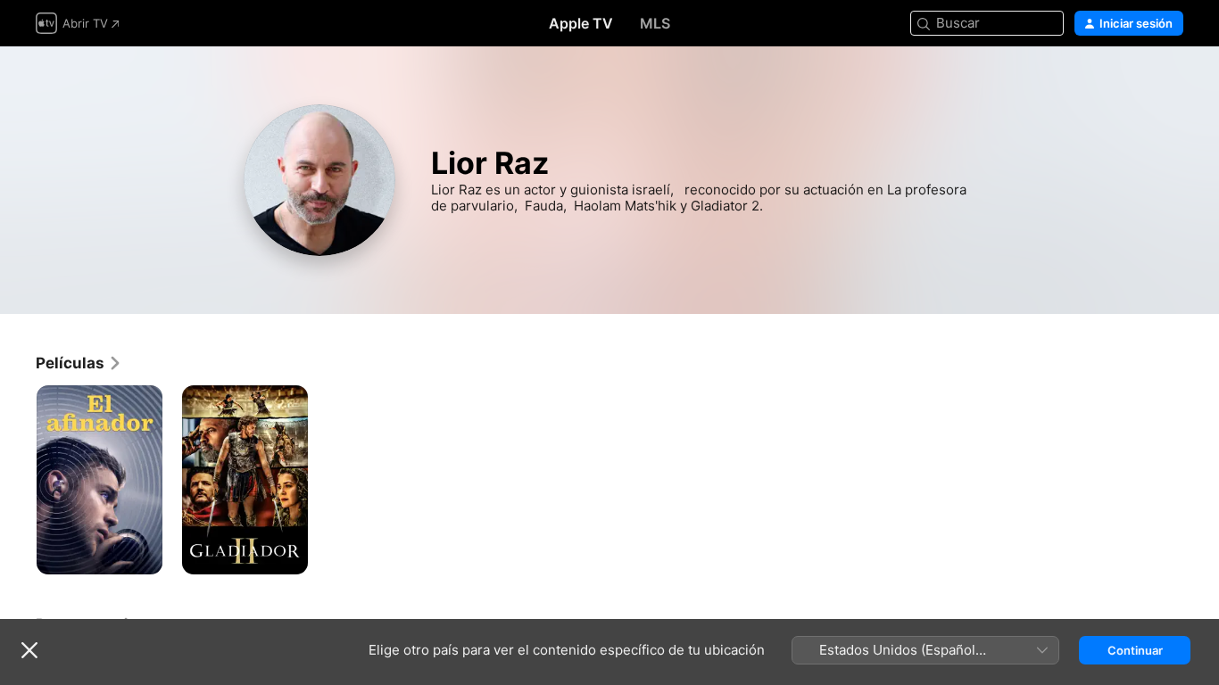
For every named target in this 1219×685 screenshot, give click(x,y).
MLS (655, 23)
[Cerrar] (29, 650)
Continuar (1135, 650)
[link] (79, 363)
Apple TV (581, 23)
